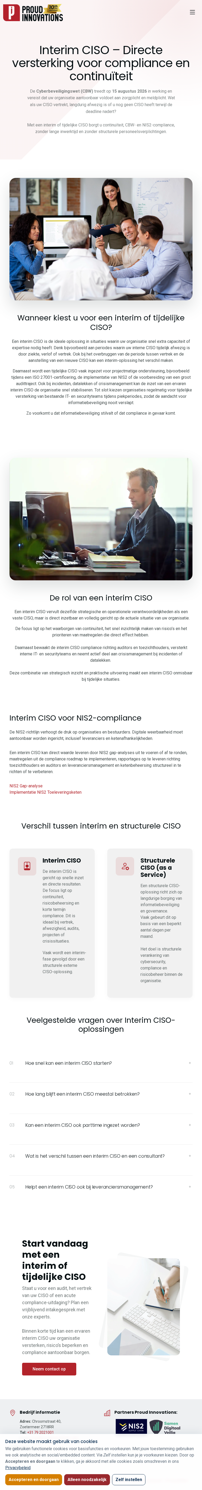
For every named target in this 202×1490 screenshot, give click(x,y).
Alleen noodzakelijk (87, 1479)
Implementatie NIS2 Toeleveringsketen (45, 792)
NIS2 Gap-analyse (26, 785)
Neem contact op (49, 1368)
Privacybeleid (18, 1467)
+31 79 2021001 (40, 1432)
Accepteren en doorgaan (34, 1479)
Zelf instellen (128, 1479)
